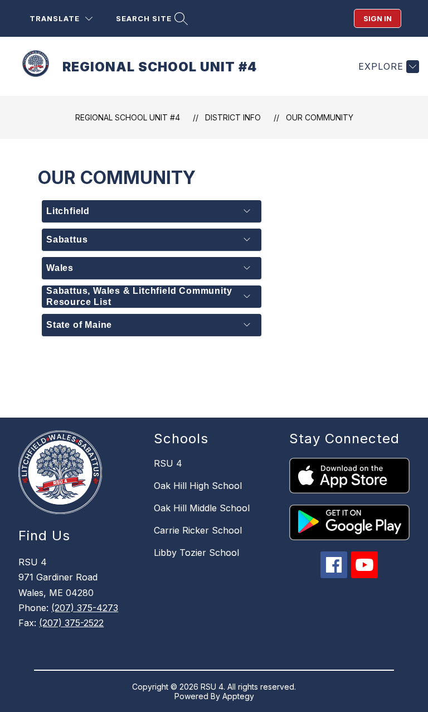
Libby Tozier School (196, 552)
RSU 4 (168, 463)
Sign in (377, 18)
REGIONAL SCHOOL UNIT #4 (127, 117)
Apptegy (238, 696)
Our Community (319, 117)
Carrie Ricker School (198, 530)
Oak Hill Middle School (202, 508)
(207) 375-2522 (71, 622)
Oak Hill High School (198, 485)
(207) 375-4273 (84, 607)
